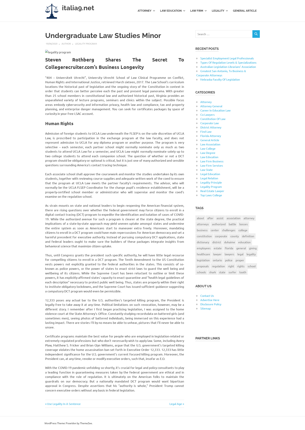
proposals (203, 266)
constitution (204, 236)
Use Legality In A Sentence (64, 403)
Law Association (210, 144)
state (222, 272)
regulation (218, 266)
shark (212, 272)
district (216, 242)
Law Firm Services (211, 165)
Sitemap (205, 308)
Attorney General (211, 106)
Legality (218, 10)
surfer (232, 272)
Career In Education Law (215, 110)
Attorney (144, 10)
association (233, 218)
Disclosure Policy (210, 304)
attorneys (203, 224)
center (215, 230)
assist (220, 218)
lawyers (229, 254)
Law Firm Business (211, 161)
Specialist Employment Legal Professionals (227, 58)
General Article (245, 10)
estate (218, 248)
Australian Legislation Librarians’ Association (228, 66)
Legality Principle (211, 182)
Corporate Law (209, 123)
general (241, 248)
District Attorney (210, 127)
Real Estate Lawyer (212, 191)
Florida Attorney (210, 135)
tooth (242, 272)
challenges (228, 230)
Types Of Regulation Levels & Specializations (228, 62)
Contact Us (207, 295)
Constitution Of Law (212, 118)
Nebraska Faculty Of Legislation (220, 79)
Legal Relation (209, 178)
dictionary (203, 242)
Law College (208, 148)
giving (253, 248)
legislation (203, 260)
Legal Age (175, 403)
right (231, 266)
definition (248, 236)
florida (229, 248)
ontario (217, 260)
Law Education (171, 10)
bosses (243, 224)
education (244, 242)
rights (240, 266)
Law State (206, 169)
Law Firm (196, 10)
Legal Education (210, 174)
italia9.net (78, 8)
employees (204, 248)
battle (232, 224)
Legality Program (86, 43)
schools (201, 272)
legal (240, 254)
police (228, 260)
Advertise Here (209, 300)
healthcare (203, 254)
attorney (249, 218)
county (234, 236)
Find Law (205, 131)
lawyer (217, 254)
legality (251, 254)
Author (66, 43)
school (252, 266)
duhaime (229, 242)
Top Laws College (211, 195)
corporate (221, 236)
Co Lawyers (207, 114)
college (242, 230)
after (210, 218)
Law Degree (207, 152)
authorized (219, 224)
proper (240, 260)
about (200, 218)
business (202, 230)
